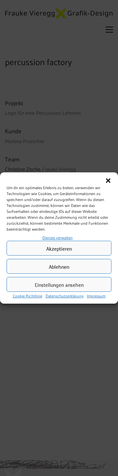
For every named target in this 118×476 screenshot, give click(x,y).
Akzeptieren (59, 248)
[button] (108, 180)
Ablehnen (59, 266)
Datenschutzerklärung (65, 296)
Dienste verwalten (57, 237)
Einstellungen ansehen (59, 284)
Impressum (96, 296)
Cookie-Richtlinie (27, 296)
